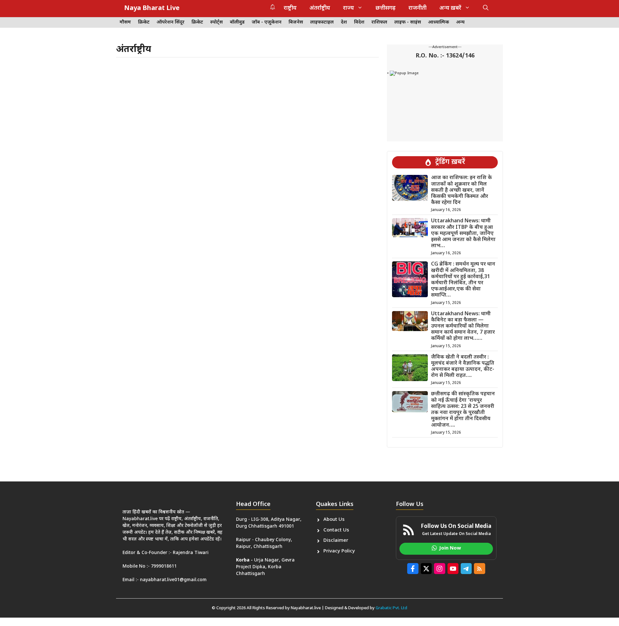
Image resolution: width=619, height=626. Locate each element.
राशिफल (379, 22)
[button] (486, 8)
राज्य (348, 8)
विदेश (359, 22)
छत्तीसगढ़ (386, 8)
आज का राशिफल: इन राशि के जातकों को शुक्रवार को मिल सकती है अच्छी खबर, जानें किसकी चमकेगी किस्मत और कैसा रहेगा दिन (461, 190)
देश (344, 22)
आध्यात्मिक (438, 22)
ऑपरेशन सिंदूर (170, 22)
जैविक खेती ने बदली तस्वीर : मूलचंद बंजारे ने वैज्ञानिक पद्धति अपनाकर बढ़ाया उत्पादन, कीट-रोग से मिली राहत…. (462, 366)
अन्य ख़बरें (450, 8)
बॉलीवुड (237, 22)
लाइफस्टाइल (322, 22)
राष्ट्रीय (290, 8)
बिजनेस (296, 22)
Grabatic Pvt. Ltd (391, 608)
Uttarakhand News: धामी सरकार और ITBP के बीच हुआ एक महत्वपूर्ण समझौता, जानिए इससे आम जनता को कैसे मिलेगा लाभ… (463, 233)
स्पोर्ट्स (216, 22)
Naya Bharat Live (152, 8)
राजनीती (417, 8)
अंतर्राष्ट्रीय (320, 8)
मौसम (125, 22)
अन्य (460, 22)
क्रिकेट (144, 22)
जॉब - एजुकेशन (266, 22)
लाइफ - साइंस (407, 22)
